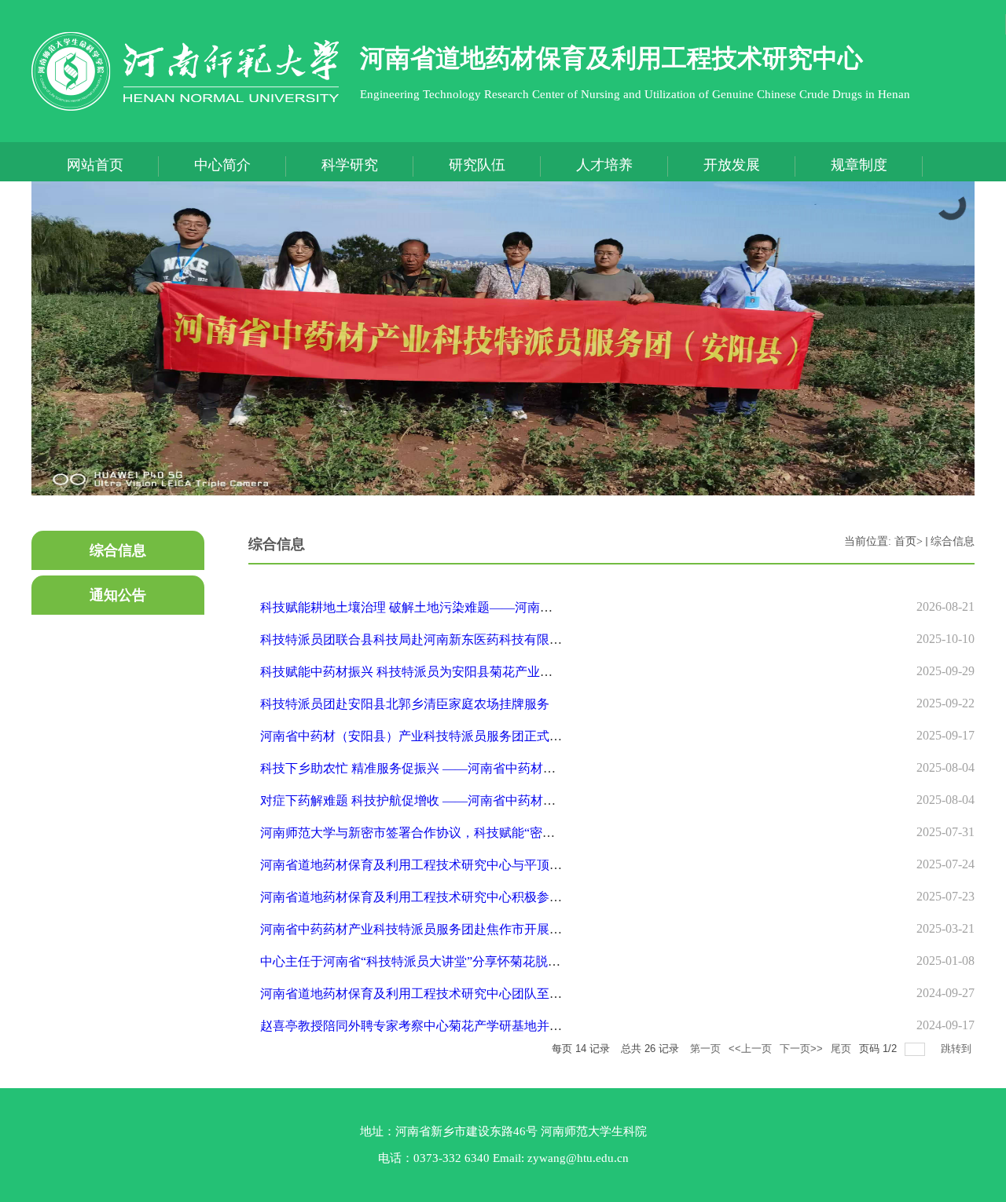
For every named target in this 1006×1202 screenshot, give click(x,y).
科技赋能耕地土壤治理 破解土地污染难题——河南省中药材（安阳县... (455, 607)
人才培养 (604, 165)
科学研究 (349, 165)
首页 (905, 541)
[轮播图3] (503, 338)
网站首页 (95, 165)
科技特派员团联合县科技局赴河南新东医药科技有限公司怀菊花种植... (453, 639)
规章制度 (859, 165)
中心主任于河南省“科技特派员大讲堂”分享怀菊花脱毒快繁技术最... (446, 961)
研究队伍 (477, 165)
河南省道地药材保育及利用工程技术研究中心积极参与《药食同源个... (453, 897)
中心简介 (222, 165)
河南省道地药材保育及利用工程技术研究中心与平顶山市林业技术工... (453, 864)
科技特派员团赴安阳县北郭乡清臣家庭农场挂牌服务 (404, 704)
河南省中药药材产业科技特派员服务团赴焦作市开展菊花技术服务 (442, 929)
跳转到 (958, 1048)
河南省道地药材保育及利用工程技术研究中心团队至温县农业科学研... (453, 993)
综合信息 (953, 541)
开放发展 (731, 165)
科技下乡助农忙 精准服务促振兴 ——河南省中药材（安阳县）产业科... (456, 768)
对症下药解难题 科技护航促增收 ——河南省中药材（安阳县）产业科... (456, 800)
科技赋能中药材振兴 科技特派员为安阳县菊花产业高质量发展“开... (445, 671)
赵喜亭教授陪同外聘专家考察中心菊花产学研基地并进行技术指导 (442, 1025)
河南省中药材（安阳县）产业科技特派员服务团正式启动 (417, 736)
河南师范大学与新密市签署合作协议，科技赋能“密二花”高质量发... (446, 832)
